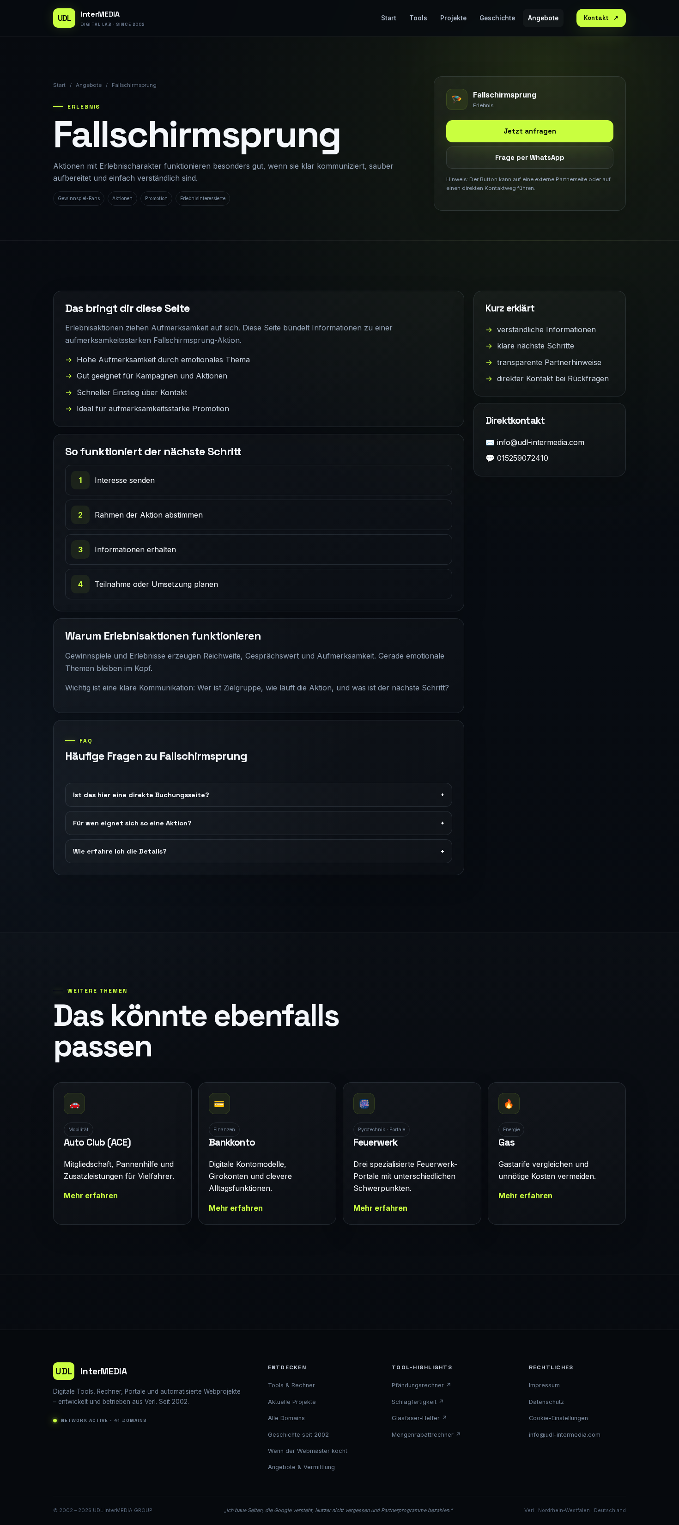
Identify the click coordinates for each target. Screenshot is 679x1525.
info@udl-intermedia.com (564, 1434)
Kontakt (601, 18)
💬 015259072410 (516, 458)
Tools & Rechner (291, 1385)
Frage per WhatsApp (529, 157)
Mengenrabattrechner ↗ (426, 1434)
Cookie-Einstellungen (558, 1418)
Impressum (544, 1385)
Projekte (453, 18)
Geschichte (497, 18)
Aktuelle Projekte (292, 1401)
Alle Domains (286, 1418)
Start (388, 18)
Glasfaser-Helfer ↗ (419, 1418)
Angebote (543, 18)
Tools (418, 18)
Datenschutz (546, 1401)
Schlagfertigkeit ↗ (418, 1401)
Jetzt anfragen (529, 131)
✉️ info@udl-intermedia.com (534, 442)
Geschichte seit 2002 (298, 1434)
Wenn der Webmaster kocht (307, 1450)
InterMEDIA (91, 1371)
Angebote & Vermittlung (301, 1467)
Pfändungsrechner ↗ (421, 1385)
